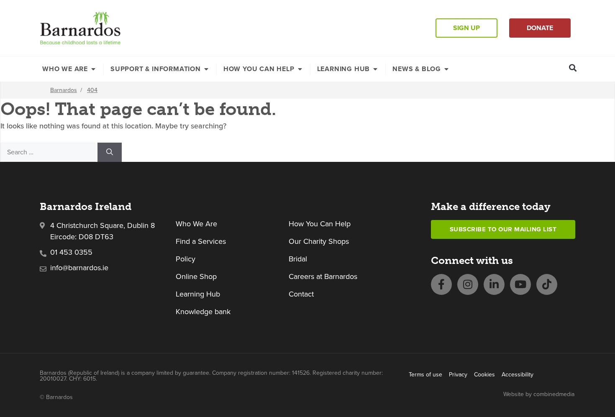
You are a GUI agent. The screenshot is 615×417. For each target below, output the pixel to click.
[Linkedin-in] (494, 284)
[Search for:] (48, 151)
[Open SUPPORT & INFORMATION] (206, 69)
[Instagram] (467, 284)
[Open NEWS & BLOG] (446, 69)
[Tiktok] (546, 284)
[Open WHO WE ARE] (93, 69)
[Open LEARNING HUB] (375, 69)
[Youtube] (520, 284)
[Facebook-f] (441, 284)
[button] (573, 67)
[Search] (109, 152)
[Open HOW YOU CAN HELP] (300, 69)
